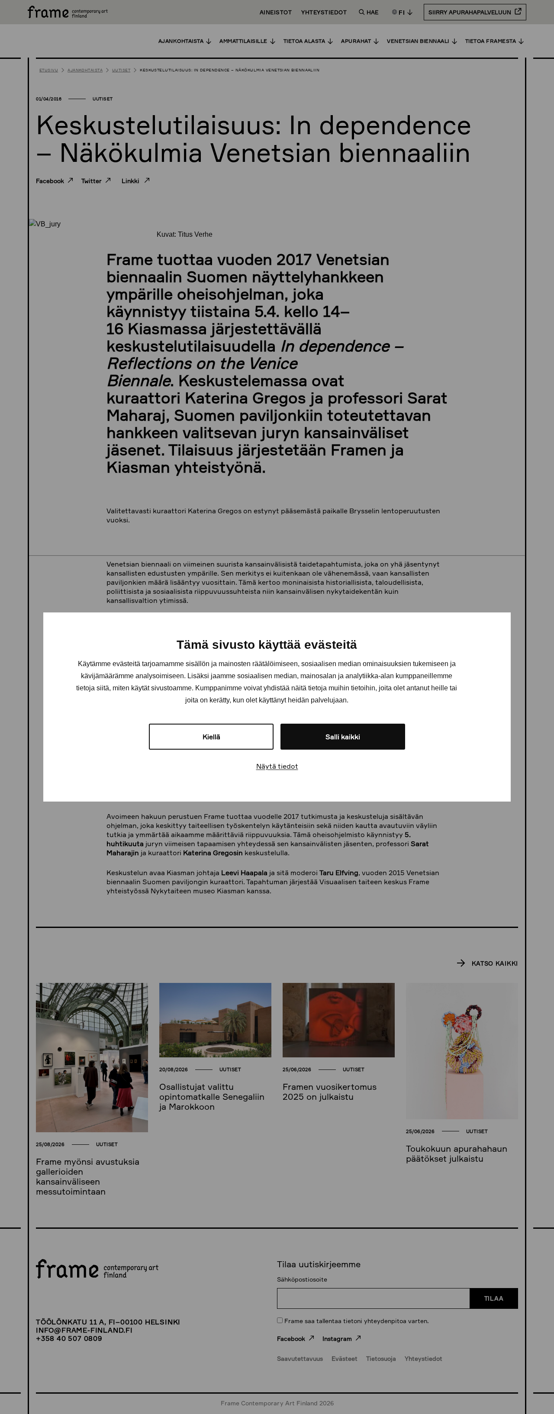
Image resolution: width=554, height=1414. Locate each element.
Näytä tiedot (277, 766)
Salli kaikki (342, 736)
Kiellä (211, 736)
